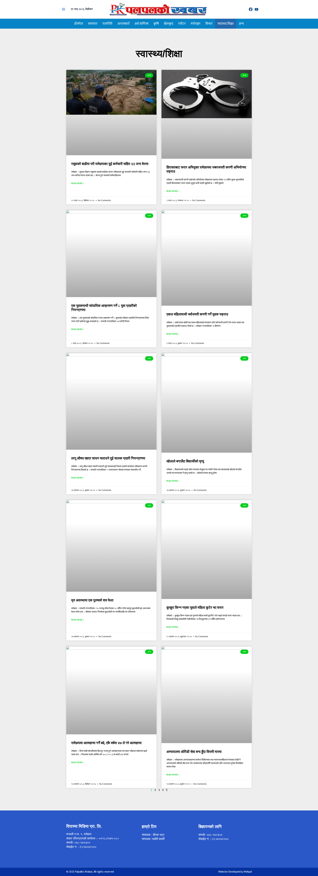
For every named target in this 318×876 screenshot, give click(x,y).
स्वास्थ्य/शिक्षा (225, 23)
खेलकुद (168, 23)
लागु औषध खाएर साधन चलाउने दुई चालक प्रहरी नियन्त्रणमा (108, 458)
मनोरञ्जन (195, 23)
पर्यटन (182, 23)
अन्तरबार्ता (123, 23)
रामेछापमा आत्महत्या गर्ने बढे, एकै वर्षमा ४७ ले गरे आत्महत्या (106, 743)
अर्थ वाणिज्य (141, 23)
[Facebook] (251, 9)
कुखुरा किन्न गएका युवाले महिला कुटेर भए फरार (194, 608)
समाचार (92, 23)
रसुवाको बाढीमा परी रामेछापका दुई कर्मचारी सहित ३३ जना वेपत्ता (109, 164)
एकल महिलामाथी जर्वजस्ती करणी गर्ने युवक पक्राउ (197, 314)
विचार (208, 23)
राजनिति (107, 23)
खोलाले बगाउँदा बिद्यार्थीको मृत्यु (185, 461)
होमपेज (78, 23)
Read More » (77, 183)
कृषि (156, 23)
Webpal (248, 872)
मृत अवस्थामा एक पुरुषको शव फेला (92, 600)
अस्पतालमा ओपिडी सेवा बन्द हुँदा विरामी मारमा (194, 752)
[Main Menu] (63, 9)
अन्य (241, 23)
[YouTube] (256, 9)
